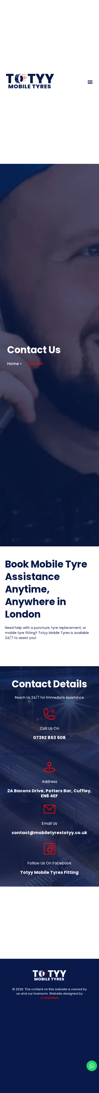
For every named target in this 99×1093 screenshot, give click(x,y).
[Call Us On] (49, 714)
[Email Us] (49, 809)
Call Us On (49, 728)
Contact (35, 363)
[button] (90, 82)
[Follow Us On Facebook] (49, 849)
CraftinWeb (49, 998)
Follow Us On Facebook (49, 863)
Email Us (49, 823)
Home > (14, 363)
